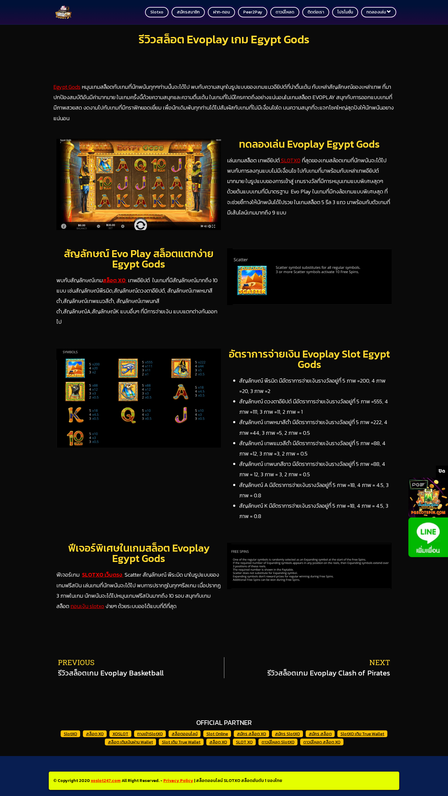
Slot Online (217, 734)
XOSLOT (120, 734)
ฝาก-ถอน (221, 12)
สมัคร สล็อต (320, 734)
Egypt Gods (66, 87)
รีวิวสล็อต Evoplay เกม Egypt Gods (224, 39)
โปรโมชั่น (345, 12)
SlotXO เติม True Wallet (362, 734)
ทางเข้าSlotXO (150, 734)
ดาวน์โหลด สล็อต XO (321, 742)
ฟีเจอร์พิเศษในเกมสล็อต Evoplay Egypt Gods (139, 553)
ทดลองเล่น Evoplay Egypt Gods (309, 144)
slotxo (156, 12)
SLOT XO (244, 742)
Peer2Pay (252, 12)
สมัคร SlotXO (287, 734)
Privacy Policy (178, 780)
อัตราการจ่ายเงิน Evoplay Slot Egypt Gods (309, 359)
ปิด (442, 470)
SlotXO (70, 734)
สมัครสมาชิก (188, 12)
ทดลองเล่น (376, 12)
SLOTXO (290, 160)
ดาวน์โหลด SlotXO (277, 742)
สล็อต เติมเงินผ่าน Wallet (130, 742)
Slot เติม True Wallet (181, 742)
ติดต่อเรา (316, 12)
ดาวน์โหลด (285, 12)
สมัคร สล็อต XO (251, 734)
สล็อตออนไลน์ (184, 734)
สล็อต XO (115, 280)
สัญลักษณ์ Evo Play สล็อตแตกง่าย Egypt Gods (139, 259)
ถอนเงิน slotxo (87, 606)
